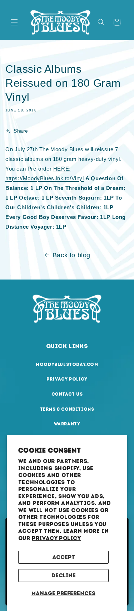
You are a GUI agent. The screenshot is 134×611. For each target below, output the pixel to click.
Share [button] (21, 131)
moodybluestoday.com (67, 364)
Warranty (67, 423)
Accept (63, 557)
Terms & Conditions (67, 409)
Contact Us (67, 394)
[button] (14, 22)
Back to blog (71, 255)
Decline (63, 575)
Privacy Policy (56, 538)
